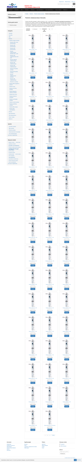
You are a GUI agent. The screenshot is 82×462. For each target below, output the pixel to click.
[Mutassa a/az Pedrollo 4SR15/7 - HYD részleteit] (50, 323)
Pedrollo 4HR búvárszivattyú (13, 46)
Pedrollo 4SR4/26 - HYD (67, 237)
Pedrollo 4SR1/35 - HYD (33, 307)
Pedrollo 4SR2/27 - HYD (50, 237)
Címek (43, 446)
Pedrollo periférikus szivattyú (13, 104)
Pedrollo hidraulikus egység (13, 160)
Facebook (62, 444)
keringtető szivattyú (12, 152)
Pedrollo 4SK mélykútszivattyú (13, 79)
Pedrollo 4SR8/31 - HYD (50, 354)
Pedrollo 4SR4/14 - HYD (67, 143)
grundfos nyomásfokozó (14, 145)
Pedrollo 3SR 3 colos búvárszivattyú (14, 43)
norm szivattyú (11, 155)
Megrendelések (45, 445)
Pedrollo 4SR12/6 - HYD (50, 307)
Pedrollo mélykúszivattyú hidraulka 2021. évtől (14, 52)
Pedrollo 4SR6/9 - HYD (50, 119)
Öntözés (10, 111)
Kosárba (32, 54)
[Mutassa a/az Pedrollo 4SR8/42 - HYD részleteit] (33, 417)
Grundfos (10, 35)
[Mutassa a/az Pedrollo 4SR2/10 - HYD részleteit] (66, 88)
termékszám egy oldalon (44, 30)
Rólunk (8, 449)
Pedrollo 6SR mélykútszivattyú (13, 66)
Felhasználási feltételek (11, 447)
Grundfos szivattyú (12, 126)
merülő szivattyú (18, 154)
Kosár (43, 447)
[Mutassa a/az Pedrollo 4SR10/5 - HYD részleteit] (66, 252)
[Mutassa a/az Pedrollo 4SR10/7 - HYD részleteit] (33, 323)
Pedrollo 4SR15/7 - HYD (50, 331)
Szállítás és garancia (11, 445)
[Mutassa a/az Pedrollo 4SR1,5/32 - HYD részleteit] (50, 252)
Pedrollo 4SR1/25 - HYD (33, 213)
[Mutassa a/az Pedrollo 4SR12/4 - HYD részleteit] (33, 252)
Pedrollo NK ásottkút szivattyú (14, 72)
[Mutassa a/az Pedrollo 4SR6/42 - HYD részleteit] (66, 393)
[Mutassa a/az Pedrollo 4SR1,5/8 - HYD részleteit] (66, 41)
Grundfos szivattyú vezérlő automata (15, 147)
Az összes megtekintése (12, 135)
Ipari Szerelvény (12, 113)
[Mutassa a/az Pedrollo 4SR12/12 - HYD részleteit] (33, 393)
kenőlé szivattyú (11, 150)
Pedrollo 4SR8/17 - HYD (50, 213)
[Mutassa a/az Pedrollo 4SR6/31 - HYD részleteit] (33, 346)
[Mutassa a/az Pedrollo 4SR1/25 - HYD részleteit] (33, 205)
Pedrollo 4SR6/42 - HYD (67, 401)
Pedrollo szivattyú (13, 25)
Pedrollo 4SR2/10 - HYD (67, 96)
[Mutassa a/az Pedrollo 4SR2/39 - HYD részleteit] (66, 299)
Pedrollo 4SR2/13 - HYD (50, 143)
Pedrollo (10, 38)
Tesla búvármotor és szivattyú (14, 131)
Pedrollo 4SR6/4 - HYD (33, 49)
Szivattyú (10, 33)
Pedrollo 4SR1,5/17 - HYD (66, 166)
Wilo (10, 36)
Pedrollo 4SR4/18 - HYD (50, 190)
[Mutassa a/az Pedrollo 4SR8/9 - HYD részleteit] (33, 111)
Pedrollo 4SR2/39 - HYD (67, 307)
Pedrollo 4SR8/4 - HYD (50, 49)
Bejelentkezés (67, 1)
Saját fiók (43, 444)
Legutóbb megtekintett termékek (30, 446)
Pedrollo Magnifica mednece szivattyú (13, 92)
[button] (11, 9)
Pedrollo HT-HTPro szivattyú (13, 89)
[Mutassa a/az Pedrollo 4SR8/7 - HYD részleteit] (33, 88)
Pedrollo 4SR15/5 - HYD (50, 284)
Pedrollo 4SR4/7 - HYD (33, 72)
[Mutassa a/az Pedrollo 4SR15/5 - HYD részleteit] (50, 276)
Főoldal (26, 13)
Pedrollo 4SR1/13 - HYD (67, 119)
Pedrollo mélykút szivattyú (14, 40)
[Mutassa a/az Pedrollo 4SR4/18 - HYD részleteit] (50, 182)
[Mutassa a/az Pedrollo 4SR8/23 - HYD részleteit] (33, 276)
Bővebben (79, 460)
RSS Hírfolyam (63, 446)
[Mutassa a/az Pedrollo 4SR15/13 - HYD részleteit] (50, 393)
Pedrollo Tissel (12, 86)
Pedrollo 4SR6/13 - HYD (33, 166)
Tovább (53, 435)
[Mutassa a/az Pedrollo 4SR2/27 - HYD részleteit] (50, 229)
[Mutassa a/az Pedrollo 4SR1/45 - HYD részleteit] (50, 370)
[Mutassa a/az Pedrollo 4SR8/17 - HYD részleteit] (50, 205)
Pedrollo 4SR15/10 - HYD (66, 378)
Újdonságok (26, 447)
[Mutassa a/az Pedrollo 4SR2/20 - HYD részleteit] (66, 182)
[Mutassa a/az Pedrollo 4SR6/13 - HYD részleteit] (33, 158)
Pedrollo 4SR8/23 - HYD (33, 284)
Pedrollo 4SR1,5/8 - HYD (67, 49)
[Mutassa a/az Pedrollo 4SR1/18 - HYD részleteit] (33, 182)
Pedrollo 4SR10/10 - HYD (33, 378)
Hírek (25, 445)
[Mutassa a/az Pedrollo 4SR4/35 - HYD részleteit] (66, 323)
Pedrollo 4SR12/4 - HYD (33, 260)
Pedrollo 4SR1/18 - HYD (33, 190)
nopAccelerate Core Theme (70, 457)
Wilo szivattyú (11, 128)
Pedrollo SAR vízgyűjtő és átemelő (14, 84)
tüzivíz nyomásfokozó (12, 162)
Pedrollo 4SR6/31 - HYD (33, 354)
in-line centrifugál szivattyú (14, 149)
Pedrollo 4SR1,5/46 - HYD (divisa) (49, 425)
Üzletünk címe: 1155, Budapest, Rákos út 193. (32, 6)
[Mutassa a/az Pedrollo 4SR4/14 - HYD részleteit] (66, 135)
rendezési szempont (28, 29)
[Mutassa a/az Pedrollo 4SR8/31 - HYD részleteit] (50, 346)
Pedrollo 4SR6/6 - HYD (50, 72)
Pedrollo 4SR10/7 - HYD (33, 331)
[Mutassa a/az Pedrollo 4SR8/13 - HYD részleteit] (50, 158)
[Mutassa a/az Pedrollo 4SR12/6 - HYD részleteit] (50, 299)
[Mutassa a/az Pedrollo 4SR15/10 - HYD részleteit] (66, 370)
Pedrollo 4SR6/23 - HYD (67, 284)
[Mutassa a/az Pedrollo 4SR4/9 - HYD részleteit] (50, 88)
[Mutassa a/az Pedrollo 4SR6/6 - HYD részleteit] (50, 64)
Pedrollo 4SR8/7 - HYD (33, 96)
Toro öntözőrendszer (13, 133)
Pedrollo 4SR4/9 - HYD (50, 96)
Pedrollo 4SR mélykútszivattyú (13, 63)
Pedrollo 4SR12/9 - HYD (67, 354)
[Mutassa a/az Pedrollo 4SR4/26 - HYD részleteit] (66, 229)
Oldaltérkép (9, 444)
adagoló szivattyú (11, 142)
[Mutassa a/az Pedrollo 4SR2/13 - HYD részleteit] (50, 135)
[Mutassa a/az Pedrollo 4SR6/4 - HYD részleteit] (33, 41)
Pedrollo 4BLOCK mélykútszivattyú (13, 60)
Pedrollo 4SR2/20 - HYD (67, 190)
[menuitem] (11, 9)
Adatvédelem (9, 446)
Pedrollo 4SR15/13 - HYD (50, 401)
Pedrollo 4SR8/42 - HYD (33, 425)
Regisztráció (61, 1)
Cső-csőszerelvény (12, 115)
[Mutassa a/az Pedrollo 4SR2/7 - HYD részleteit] (66, 64)
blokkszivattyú (18, 142)
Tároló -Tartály (11, 117)
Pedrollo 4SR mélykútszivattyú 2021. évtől (14, 56)
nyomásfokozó (12, 157)
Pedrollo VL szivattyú (14, 81)
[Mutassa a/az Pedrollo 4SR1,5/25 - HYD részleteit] (33, 229)
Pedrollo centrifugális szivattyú (13, 100)
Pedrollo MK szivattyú (13, 106)
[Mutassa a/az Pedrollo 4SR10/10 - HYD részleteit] (33, 370)
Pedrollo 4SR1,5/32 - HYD (50, 260)
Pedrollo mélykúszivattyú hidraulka (13, 76)
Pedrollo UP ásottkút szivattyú (14, 69)
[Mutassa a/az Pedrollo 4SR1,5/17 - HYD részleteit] (66, 158)
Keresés (25, 444)
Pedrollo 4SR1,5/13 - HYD (33, 143)
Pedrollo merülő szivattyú (14, 102)
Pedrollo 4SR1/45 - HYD (50, 378)
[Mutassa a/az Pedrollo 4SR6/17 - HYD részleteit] (66, 205)
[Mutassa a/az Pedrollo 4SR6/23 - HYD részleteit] (66, 276)
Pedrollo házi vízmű (13, 94)
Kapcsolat (9, 450)
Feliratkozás (62, 453)
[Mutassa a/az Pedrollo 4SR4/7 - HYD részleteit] (33, 64)
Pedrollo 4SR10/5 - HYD (67, 260)
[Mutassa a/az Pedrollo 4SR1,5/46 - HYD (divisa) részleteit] (50, 417)
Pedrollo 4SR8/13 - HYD (50, 166)
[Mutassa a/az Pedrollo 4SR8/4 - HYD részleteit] (50, 41)
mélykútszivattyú (11, 154)
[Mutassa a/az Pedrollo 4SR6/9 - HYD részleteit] (50, 111)
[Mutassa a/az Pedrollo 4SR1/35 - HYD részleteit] (33, 299)
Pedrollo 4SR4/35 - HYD (67, 331)
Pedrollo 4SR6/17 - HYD (67, 213)
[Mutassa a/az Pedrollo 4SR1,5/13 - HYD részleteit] (33, 135)
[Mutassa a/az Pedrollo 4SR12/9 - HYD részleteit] (66, 346)
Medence (10, 118)
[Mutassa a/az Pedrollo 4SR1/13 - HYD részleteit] (66, 111)
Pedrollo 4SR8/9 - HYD (33, 119)
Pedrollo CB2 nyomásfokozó (12, 109)
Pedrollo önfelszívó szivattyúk (13, 97)
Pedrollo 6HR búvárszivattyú (13, 49)
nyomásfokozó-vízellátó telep (13, 158)
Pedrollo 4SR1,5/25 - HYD (33, 237)
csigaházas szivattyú (12, 143)
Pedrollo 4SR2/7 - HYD (66, 72)
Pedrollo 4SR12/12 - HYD (33, 401)
